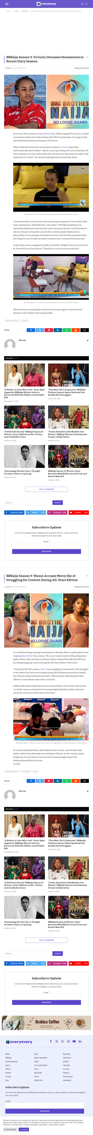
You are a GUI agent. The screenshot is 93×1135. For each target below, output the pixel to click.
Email (47, 542)
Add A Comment (46, 489)
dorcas (9, 68)
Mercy (43, 669)
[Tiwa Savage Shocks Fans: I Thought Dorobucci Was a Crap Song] (24, 456)
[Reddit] (6, 156)
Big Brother (84, 68)
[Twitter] (6, 145)
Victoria (64, 147)
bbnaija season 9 (12, 321)
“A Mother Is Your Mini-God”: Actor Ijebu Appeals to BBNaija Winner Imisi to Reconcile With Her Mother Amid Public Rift (24, 394)
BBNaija (77, 68)
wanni (35, 771)
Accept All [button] (23, 1129)
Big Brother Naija (47, 133)
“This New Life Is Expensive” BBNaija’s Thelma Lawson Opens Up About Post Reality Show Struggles (67, 392)
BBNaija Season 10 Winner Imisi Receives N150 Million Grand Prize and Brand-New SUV (67, 474)
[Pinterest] (6, 151)
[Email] (6, 167)
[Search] (82, 4)
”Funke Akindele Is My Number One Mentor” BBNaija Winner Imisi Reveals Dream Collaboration (67, 434)
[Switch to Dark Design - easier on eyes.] (86, 4)
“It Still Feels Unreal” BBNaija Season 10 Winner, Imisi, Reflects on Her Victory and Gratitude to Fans (23, 434)
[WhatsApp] (6, 162)
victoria (24, 321)
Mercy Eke (26, 771)
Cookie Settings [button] (10, 1129)
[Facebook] (6, 140)
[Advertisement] (46, 33)
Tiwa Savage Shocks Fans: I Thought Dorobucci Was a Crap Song (22, 472)
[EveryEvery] (46, 4)
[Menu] (6, 4)
